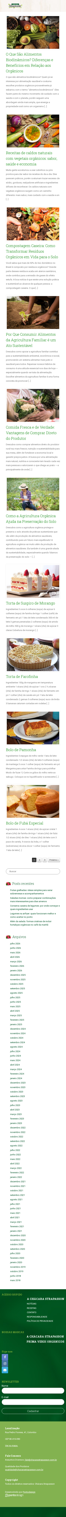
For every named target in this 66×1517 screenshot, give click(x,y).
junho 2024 (15, 1055)
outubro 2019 (16, 1271)
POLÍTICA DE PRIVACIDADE (40, 1321)
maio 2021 (15, 1213)
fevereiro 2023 (17, 1118)
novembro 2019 (17, 1267)
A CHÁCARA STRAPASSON (45, 1299)
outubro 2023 (16, 1091)
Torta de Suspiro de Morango (30, 603)
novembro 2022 (17, 1132)
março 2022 (16, 1168)
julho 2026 (15, 943)
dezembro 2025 (18, 975)
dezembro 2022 (18, 1127)
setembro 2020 (17, 1249)
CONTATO (31, 1312)
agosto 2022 (16, 1145)
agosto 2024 (16, 1047)
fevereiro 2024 (17, 1073)
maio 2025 (15, 1006)
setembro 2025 (17, 988)
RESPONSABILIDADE (37, 1316)
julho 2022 (15, 1150)
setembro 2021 (17, 1195)
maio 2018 (15, 1280)
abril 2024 (15, 1064)
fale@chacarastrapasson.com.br (40, 1460)
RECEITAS (31, 1308)
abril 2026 (15, 957)
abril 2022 (15, 1163)
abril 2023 (15, 1109)
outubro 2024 (16, 1038)
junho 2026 (15, 948)
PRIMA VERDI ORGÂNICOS (45, 1341)
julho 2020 (15, 1253)
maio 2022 (15, 1159)
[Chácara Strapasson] (15, 5)
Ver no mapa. (11, 1445)
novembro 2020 (17, 1240)
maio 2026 (15, 952)
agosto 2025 (16, 993)
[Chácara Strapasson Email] (5, 1370)
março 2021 (16, 1222)
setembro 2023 (17, 1096)
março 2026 (16, 961)
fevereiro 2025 (17, 1020)
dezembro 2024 (18, 1029)
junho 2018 (15, 1276)
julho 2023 (15, 1105)
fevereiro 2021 (17, 1226)
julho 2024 (15, 1051)
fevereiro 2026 (17, 966)
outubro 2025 (16, 984)
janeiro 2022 (16, 1177)
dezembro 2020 (18, 1235)
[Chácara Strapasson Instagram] (5, 1363)
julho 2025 (15, 997)
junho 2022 (15, 1154)
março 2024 (16, 1069)
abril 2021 (15, 1217)
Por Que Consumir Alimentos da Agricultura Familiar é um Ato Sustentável (31, 340)
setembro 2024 (17, 1042)
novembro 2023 (17, 1087)
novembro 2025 (17, 979)
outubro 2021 (16, 1190)
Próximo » (53, 860)
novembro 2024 (17, 1033)
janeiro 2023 (16, 1123)
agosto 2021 (16, 1199)
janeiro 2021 (16, 1231)
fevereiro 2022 (17, 1172)
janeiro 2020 (16, 1262)
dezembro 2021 (18, 1181)
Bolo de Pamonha (21, 749)
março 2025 (16, 1015)
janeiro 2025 (16, 1024)
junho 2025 (15, 1002)
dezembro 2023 (18, 1082)
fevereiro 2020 (17, 1258)
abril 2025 (15, 1011)
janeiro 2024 (16, 1078)
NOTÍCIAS (31, 1303)
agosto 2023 (16, 1100)
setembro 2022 (17, 1141)
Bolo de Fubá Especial (24, 823)
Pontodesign (29, 1492)
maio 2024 (15, 1060)
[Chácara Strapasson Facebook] (5, 1357)
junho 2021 (15, 1208)
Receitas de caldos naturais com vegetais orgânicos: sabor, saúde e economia (31, 158)
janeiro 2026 (16, 970)
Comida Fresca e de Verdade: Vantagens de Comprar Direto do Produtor (31, 433)
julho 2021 (15, 1204)
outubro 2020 (16, 1244)
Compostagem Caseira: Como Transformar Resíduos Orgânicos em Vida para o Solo (32, 251)
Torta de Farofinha (22, 676)
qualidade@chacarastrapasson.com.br (24, 1469)
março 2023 (16, 1114)
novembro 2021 (17, 1186)
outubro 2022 (16, 1136)
